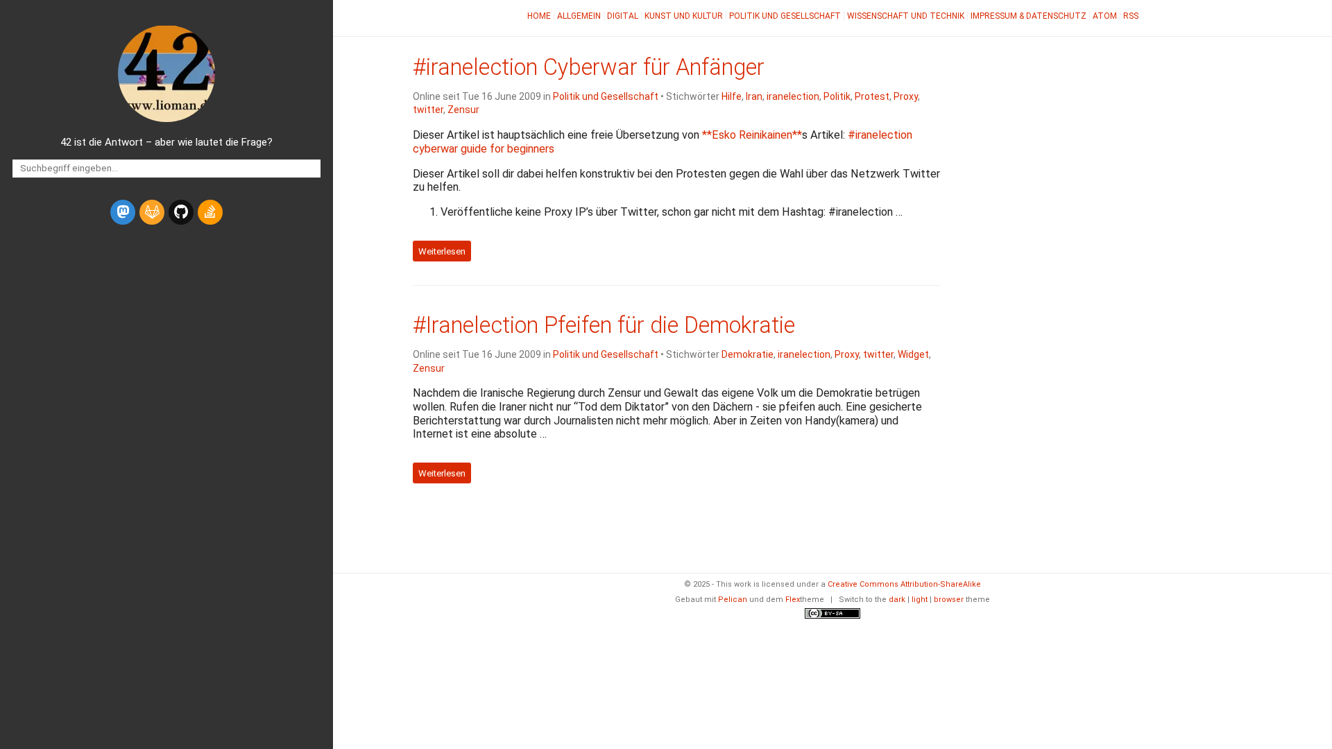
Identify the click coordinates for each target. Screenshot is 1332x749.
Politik (837, 96)
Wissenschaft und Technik (905, 16)
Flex (792, 599)
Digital (622, 16)
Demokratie (748, 354)
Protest (872, 96)
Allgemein (579, 16)
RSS (1130, 16)
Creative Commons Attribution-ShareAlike (904, 584)
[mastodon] (122, 212)
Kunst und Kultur (683, 16)
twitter (428, 109)
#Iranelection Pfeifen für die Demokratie (604, 325)
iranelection (793, 96)
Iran (754, 96)
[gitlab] (151, 212)
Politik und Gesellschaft (785, 16)
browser (949, 599)
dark (897, 599)
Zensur (463, 109)
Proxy (906, 96)
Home (539, 16)
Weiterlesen (442, 251)
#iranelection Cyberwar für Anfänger (589, 67)
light (920, 599)
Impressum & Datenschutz (1028, 16)
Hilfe (732, 96)
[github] (181, 212)
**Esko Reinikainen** (752, 134)
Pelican (732, 599)
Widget (913, 354)
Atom (1105, 16)
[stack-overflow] (210, 212)
